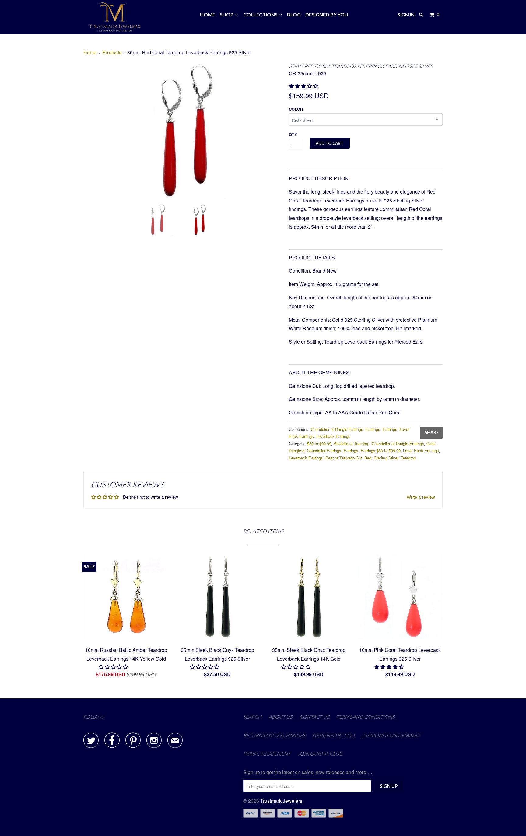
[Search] (421, 14)
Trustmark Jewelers (281, 800)
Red (367, 458)
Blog (294, 14)
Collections (261, 14)
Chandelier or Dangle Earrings (337, 429)
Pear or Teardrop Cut (343, 458)
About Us (280, 717)
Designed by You (326, 14)
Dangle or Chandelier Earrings (315, 450)
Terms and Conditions (365, 717)
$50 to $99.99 (319, 443)
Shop (227, 14)
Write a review (421, 497)
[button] (304, 85)
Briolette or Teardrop (351, 443)
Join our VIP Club (320, 753)
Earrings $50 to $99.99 (381, 450)
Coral (431, 443)
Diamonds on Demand (390, 735)
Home (207, 14)
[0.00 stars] (114, 666)
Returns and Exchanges (274, 735)
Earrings (373, 429)
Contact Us (314, 717)
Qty (293, 134)
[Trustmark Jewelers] (114, 17)
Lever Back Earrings (421, 450)
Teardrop (408, 458)
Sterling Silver (386, 458)
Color (296, 109)
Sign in (406, 14)
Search (252, 717)
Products (111, 52)
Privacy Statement (266, 753)
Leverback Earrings (333, 436)
